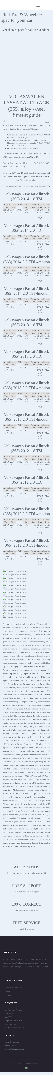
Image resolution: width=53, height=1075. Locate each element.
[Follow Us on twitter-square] (10, 972)
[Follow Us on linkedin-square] (15, 972)
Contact (9, 996)
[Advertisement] (26, 64)
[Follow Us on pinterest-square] (25, 972)
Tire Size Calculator (14, 988)
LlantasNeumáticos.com (14, 1049)
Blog (8, 992)
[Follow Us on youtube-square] (35, 972)
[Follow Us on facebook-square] (20, 972)
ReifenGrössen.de (12, 1042)
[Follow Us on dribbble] (30, 972)
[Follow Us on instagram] (40, 972)
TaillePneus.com (11, 1045)
